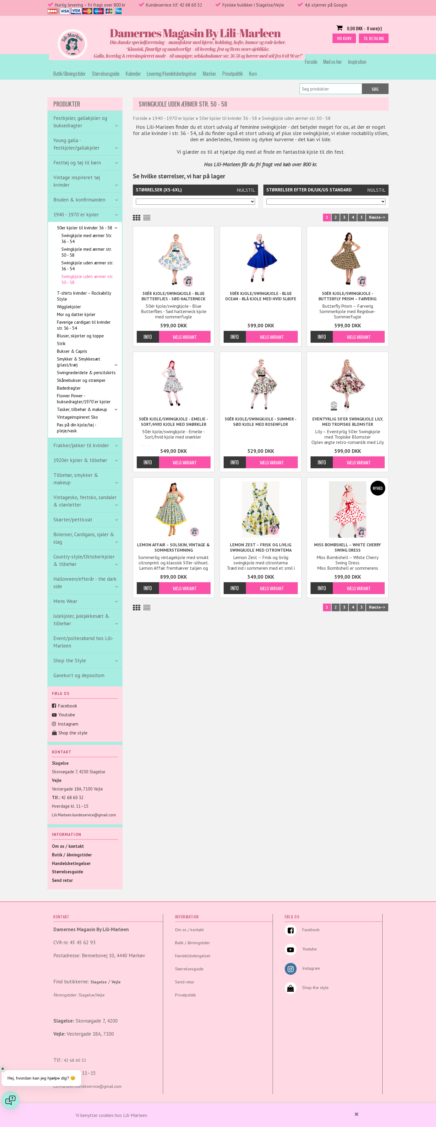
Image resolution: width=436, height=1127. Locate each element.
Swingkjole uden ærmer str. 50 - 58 (87, 279)
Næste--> (377, 217)
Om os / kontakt (68, 846)
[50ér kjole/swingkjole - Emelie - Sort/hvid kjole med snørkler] (174, 383)
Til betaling (373, 38)
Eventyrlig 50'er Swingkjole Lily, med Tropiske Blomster (347, 421)
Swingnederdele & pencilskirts (86, 372)
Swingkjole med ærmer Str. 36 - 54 (86, 238)
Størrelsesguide (106, 73)
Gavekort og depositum (78, 675)
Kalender (133, 73)
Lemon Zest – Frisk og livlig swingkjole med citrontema (261, 547)
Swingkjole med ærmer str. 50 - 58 (86, 252)
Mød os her (332, 61)
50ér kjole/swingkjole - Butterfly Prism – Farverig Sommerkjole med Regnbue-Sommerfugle (347, 296)
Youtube (66, 715)
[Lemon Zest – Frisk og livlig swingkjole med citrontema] (261, 509)
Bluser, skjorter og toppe (80, 336)
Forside (311, 61)
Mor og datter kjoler (76, 314)
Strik (61, 343)
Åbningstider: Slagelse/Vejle (79, 995)
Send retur (62, 880)
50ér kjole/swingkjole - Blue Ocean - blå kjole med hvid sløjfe (260, 296)
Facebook (67, 706)
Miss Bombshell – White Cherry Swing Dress (347, 547)
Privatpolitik (232, 73)
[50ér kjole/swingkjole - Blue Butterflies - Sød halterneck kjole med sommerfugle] (174, 258)
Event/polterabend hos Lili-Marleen (83, 642)
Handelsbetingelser (71, 863)
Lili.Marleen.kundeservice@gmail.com (84, 815)
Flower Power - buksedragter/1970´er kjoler (84, 398)
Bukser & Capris (72, 351)
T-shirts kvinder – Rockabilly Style (84, 296)
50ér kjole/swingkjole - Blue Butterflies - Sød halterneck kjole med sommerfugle (173, 296)
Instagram (68, 724)
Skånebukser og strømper (81, 380)
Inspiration (357, 61)
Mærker (209, 73)
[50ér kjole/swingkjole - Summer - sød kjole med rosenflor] (261, 383)
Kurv (253, 73)
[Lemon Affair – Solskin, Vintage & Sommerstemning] (174, 509)
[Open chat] (10, 1100)
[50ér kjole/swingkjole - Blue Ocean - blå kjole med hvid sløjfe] (261, 258)
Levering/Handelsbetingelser (172, 73)
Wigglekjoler (69, 306)
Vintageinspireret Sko (77, 417)
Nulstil (246, 190)
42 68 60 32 (72, 797)
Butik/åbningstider (69, 73)
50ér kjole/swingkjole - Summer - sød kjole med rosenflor (261, 421)
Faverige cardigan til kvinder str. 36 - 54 (84, 325)
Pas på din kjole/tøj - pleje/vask (76, 428)
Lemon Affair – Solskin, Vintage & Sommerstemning (173, 547)
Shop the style (72, 733)
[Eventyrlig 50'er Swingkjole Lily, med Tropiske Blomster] (348, 383)
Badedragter (69, 388)
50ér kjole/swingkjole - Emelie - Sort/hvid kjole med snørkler (173, 421)
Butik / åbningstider (72, 855)
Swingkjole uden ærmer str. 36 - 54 (87, 266)
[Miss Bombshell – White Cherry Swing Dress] (348, 509)
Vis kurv (344, 38)
